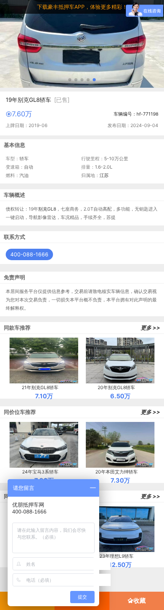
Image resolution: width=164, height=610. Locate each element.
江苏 (104, 175)
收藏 (139, 600)
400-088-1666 (29, 254)
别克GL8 (47, 209)
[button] (69, 79)
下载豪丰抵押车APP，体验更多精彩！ (82, 6)
